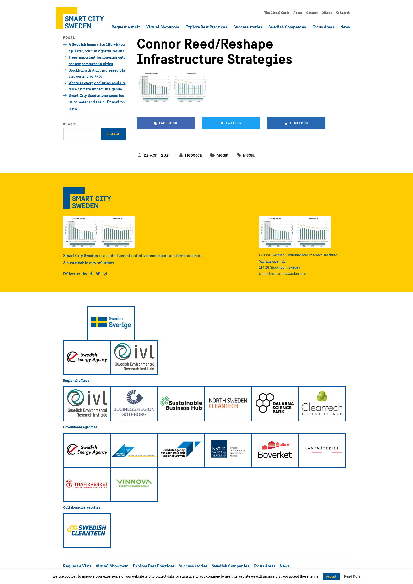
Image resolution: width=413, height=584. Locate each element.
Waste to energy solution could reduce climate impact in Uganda (97, 86)
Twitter (233, 123)
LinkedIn (298, 123)
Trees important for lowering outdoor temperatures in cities (97, 60)
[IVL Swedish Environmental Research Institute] (134, 357)
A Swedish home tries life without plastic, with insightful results (97, 47)
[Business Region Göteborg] (134, 403)
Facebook (168, 123)
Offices (327, 13)
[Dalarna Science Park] (275, 403)
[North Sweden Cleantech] (228, 403)
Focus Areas (323, 27)
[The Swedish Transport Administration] (87, 484)
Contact (312, 13)
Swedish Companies (287, 27)
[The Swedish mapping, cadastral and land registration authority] (322, 450)
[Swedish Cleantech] (87, 530)
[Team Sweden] (111, 323)
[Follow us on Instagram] (105, 273)
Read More (352, 576)
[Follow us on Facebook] (91, 273)
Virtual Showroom (162, 27)
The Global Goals (276, 13)
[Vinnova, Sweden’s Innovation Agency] (134, 484)
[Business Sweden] (134, 450)
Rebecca (193, 155)
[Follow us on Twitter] (98, 273)
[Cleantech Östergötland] (322, 403)
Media (222, 155)
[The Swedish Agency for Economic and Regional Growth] (181, 450)
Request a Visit (126, 27)
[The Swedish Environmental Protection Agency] (228, 450)
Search (344, 13)
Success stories (248, 27)
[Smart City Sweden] (80, 18)
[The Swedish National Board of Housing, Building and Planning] (275, 450)
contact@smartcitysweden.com (282, 273)
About (297, 13)
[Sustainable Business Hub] (181, 403)
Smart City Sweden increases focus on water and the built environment (97, 101)
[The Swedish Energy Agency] (87, 357)
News (345, 27)
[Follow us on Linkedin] (84, 273)
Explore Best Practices (206, 27)
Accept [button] (331, 576)
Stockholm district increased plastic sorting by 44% (97, 73)
